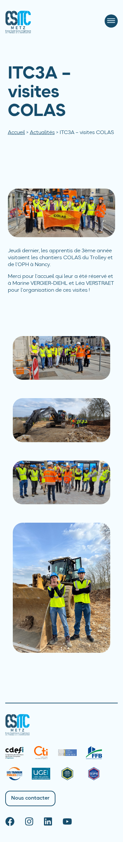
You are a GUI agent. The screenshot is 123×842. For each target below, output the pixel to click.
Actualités (42, 132)
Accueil (16, 132)
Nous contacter (30, 798)
